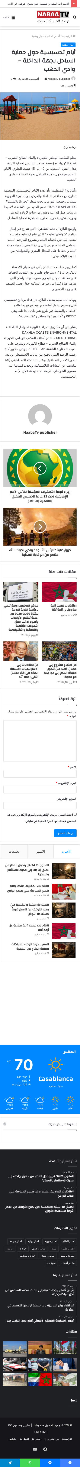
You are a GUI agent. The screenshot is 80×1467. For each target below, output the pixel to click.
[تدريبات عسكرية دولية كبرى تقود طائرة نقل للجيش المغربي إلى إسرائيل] (15, 1349)
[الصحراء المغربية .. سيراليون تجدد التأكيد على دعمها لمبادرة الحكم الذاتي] (40, 1379)
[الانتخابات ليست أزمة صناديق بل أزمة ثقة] (59, 592)
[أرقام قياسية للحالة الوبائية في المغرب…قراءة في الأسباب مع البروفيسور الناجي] (65, 1347)
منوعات (51, 1262)
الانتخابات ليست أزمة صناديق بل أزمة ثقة (64, 607)
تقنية (53, 1248)
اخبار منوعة (16, 1241)
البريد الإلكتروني (66, 783)
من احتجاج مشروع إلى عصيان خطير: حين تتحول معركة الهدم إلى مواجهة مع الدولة (60, 671)
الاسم (72, 767)
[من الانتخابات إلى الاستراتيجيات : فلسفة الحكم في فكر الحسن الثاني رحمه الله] (20, 651)
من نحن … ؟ (51, 1438)
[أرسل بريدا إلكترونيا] (46, 78)
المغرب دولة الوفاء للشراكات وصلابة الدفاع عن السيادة (30, 947)
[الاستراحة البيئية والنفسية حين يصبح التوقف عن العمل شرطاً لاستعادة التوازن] (64, 910)
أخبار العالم (53, 36)
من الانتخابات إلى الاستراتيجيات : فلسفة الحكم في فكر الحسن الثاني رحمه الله (24, 671)
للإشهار (12, 1438)
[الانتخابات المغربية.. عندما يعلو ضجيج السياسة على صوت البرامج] (64, 892)
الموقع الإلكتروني (67, 798)
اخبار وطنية (38, 36)
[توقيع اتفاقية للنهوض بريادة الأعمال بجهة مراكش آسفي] (15, 1364)
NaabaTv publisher (59, 78)
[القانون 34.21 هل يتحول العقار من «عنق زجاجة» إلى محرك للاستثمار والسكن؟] (64, 871)
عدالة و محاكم (27, 1255)
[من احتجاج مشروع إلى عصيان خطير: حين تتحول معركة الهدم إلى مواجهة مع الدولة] (59, 651)
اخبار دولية (33, 1241)
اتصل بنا (24, 1438)
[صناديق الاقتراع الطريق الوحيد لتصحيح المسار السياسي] (65, 1364)
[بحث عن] (75, 18)
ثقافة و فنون (38, 1248)
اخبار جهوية (51, 1241)
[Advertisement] (40, 1005)
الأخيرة (66, 851)
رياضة (10, 1248)
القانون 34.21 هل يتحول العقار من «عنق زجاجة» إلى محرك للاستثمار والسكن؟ (27, 870)
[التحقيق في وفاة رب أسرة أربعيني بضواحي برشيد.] (40, 1364)
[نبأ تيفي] (53, 17)
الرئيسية (67, 36)
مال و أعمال (67, 1262)
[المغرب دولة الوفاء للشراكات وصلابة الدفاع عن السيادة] (64, 950)
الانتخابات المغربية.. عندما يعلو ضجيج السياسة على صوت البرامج (28, 888)
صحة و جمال (47, 1255)
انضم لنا (36, 1438)
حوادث (22, 1248)
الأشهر (40, 851)
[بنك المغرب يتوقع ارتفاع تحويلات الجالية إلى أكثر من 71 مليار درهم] (65, 1379)
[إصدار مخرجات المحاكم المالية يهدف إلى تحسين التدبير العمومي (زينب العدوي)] (40, 1347)
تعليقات (14, 851)
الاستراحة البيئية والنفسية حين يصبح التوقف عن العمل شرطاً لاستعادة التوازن (29, 909)
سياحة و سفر (67, 1255)
